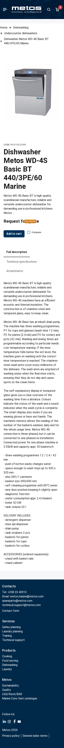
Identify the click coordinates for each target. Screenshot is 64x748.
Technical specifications (21, 261)
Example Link (4, 722)
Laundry (7, 669)
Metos (7, 679)
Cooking (7, 656)
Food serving (10, 660)
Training (7, 635)
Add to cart (14, 233)
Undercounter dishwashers (20, 33)
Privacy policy (11, 735)
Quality (6, 690)
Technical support (13, 640)
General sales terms (35, 735)
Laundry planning (12, 631)
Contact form (10, 610)
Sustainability (10, 685)
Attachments (14, 271)
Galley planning (11, 627)
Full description (16, 252)
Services (8, 621)
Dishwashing (20, 27)
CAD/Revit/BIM (12, 694)
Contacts (9, 586)
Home (3, 27)
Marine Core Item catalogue (19, 698)
